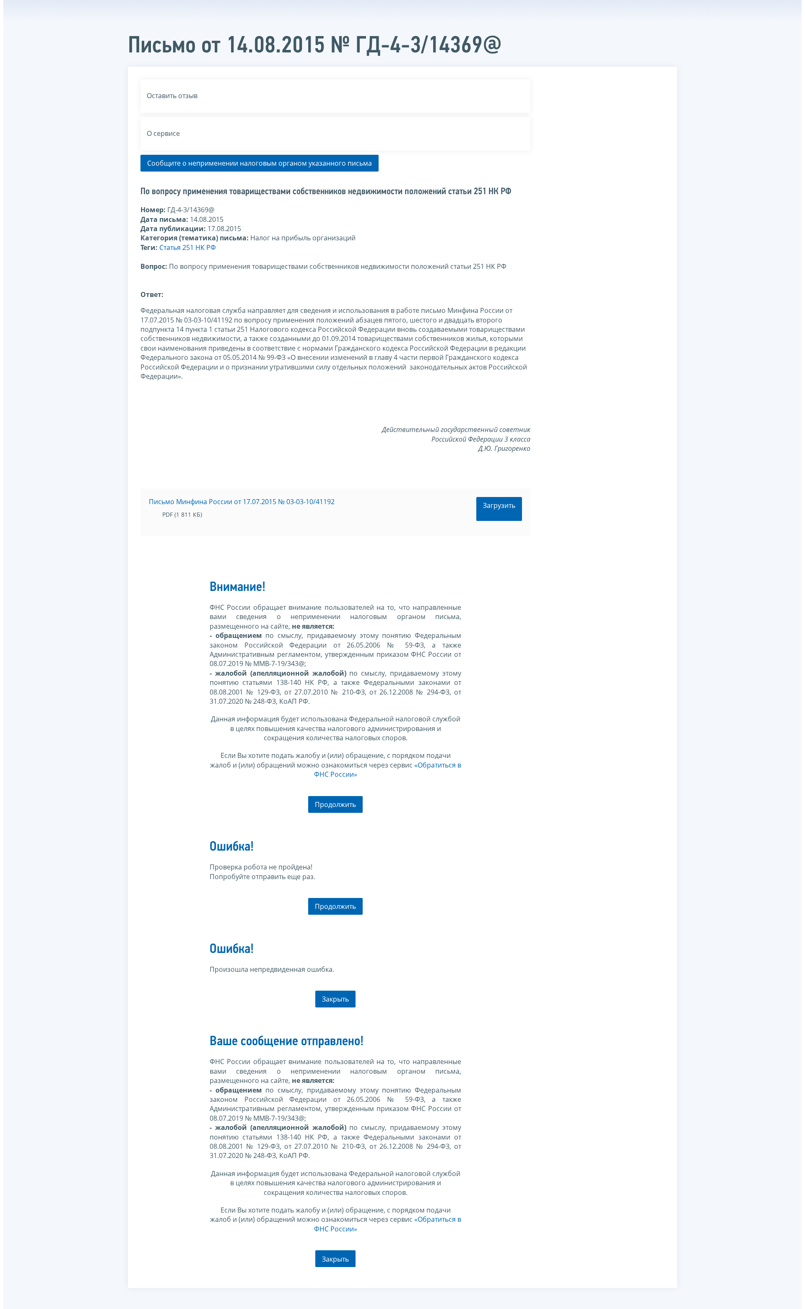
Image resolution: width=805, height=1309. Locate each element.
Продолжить (335, 804)
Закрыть (335, 999)
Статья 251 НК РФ (187, 247)
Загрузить (499, 505)
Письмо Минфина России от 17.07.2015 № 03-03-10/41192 (242, 501)
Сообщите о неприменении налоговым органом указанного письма (259, 163)
